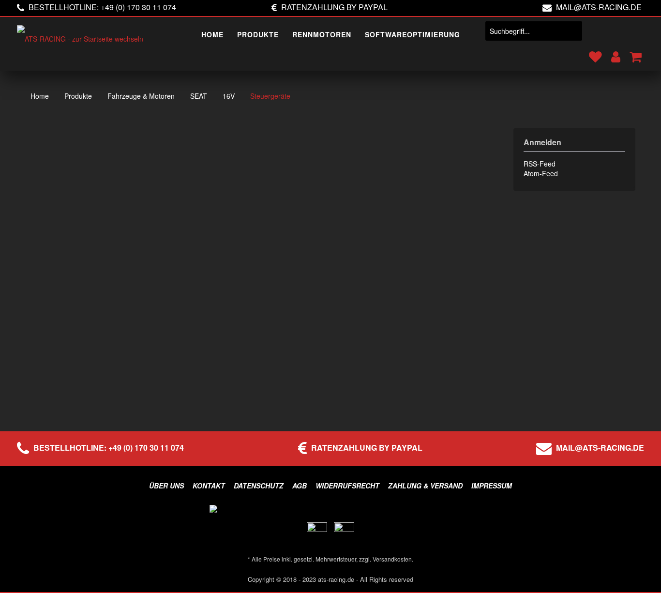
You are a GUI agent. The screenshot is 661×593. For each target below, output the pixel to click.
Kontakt (209, 485)
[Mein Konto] (614, 52)
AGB (299, 485)
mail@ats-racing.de (599, 7)
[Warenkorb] (634, 52)
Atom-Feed (541, 173)
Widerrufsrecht (347, 485)
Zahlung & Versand (425, 485)
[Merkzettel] (594, 52)
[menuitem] (212, 35)
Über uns (166, 485)
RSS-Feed (540, 163)
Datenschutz (259, 485)
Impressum (491, 485)
